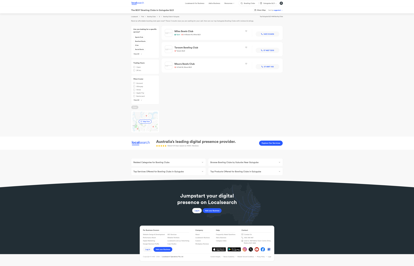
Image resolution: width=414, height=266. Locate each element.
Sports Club (139, 37)
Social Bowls (139, 49)
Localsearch (134, 16)
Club (136, 45)
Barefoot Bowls (140, 41)
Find (142, 16)
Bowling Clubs (151, 16)
